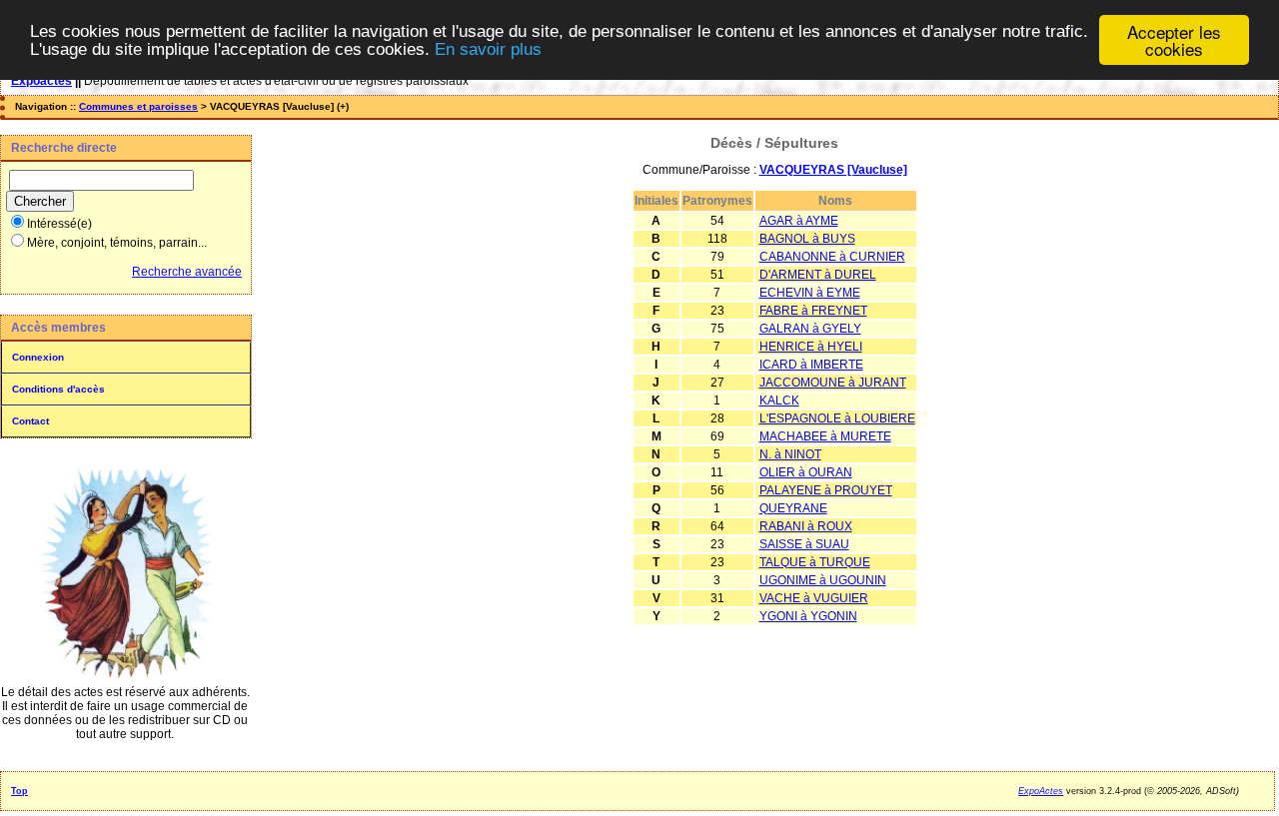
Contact (30, 420)
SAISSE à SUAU (804, 544)
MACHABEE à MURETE (825, 436)
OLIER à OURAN (805, 472)
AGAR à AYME (798, 221)
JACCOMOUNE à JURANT (832, 383)
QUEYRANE (793, 508)
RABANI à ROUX (805, 526)
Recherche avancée (187, 272)
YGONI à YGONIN (808, 616)
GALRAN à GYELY (810, 329)
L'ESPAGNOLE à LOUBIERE (837, 418)
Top (19, 791)
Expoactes (41, 81)
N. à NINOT (790, 454)
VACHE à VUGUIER (813, 598)
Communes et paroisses (138, 106)
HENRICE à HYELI (810, 347)
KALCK (779, 401)
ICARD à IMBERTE (811, 365)
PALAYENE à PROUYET (825, 490)
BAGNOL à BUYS (807, 239)
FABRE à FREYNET (813, 311)
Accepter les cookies (1174, 40)
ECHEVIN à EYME (809, 293)
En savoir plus (488, 49)
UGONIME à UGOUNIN (822, 580)
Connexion (38, 357)
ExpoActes (1040, 791)
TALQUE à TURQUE (814, 562)
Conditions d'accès (58, 389)
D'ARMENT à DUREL (817, 275)
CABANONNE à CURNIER (832, 257)
